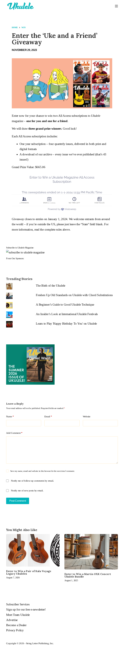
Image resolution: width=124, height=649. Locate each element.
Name (10, 416)
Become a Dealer (16, 625)
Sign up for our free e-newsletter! (26, 609)
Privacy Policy (15, 630)
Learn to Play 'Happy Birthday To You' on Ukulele (66, 323)
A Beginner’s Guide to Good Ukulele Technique (65, 304)
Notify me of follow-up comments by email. (32, 480)
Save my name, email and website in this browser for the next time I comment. (42, 471)
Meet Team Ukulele (18, 614)
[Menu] (116, 6)
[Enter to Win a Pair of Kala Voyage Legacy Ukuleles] (33, 550)
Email (48, 416)
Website (86, 416)
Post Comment (17, 500)
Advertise (12, 620)
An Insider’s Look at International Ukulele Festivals (67, 314)
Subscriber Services (17, 604)
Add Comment (14, 433)
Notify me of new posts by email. (27, 490)
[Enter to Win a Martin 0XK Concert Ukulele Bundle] (91, 551)
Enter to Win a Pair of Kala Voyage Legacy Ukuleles (28, 572)
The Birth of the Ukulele (50, 285)
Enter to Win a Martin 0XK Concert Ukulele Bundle (87, 575)
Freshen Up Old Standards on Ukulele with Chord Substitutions (74, 295)
